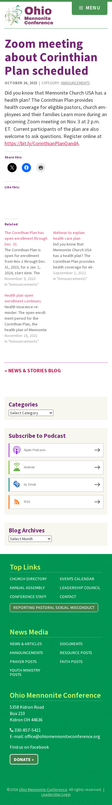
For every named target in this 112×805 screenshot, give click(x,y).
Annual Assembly (27, 587)
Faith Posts (71, 661)
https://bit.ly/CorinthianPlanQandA (42, 143)
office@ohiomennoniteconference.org (62, 736)
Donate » (24, 759)
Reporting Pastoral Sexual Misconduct (53, 607)
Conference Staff (28, 596)
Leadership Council (80, 587)
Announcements (75, 82)
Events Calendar (77, 578)
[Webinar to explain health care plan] (77, 255)
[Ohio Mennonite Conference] (29, 15)
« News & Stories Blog (33, 370)
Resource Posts (76, 652)
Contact (68, 596)
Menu (92, 7)
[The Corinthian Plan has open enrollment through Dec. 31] (29, 258)
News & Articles (26, 643)
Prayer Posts (23, 661)
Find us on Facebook (29, 747)
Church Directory (28, 578)
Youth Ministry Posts (25, 672)
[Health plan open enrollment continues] (29, 318)
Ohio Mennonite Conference (43, 789)
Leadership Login (56, 794)
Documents (71, 643)
